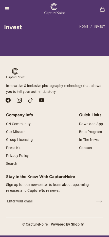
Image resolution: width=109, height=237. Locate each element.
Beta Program (90, 132)
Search (11, 163)
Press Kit (13, 148)
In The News (89, 140)
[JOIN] (96, 201)
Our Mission (16, 132)
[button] (8, 9)
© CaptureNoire (35, 224)
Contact (85, 148)
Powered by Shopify (67, 224)
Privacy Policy (17, 156)
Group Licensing (19, 140)
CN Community (18, 124)
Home (83, 26)
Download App (91, 124)
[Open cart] (102, 9)
